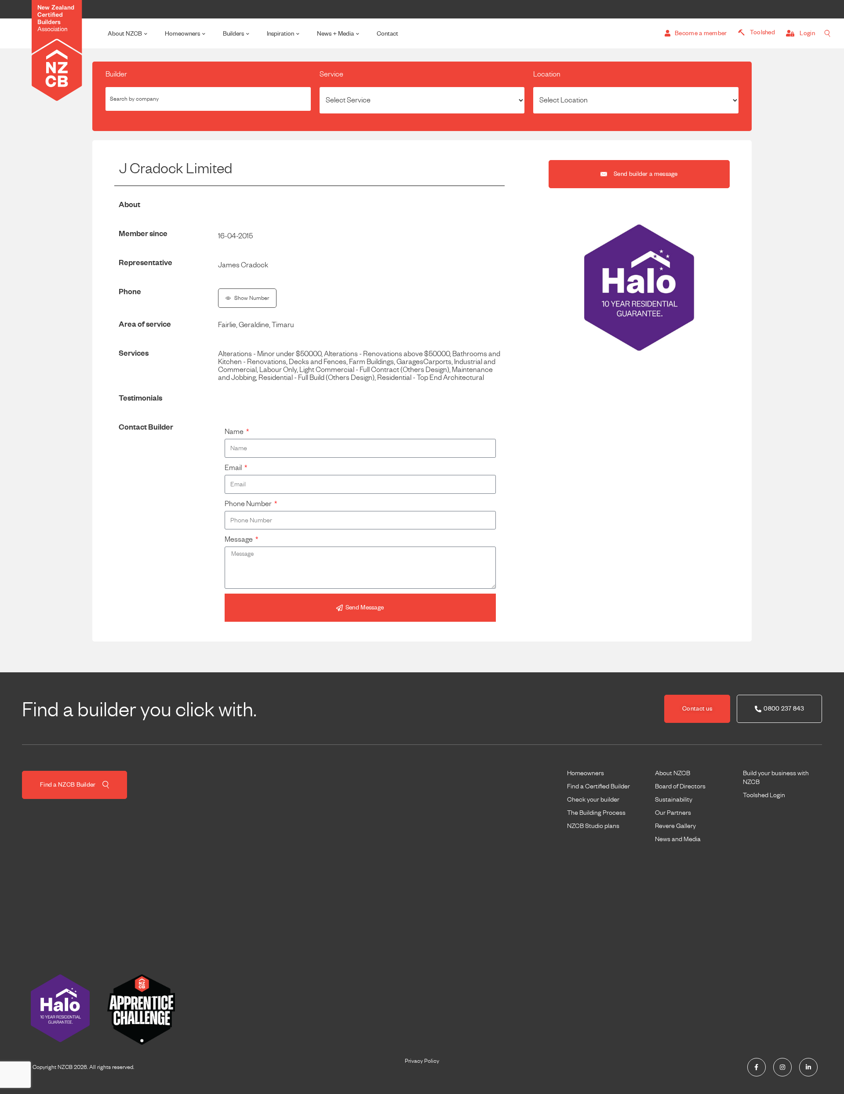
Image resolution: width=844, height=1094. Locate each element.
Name (235, 432)
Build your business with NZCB (776, 777)
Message (239, 539)
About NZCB (125, 33)
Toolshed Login (764, 795)
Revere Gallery (675, 825)
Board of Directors (680, 786)
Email (234, 468)
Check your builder (593, 799)
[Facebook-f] (756, 1067)
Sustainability (673, 799)
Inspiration (280, 33)
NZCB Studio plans (593, 825)
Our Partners (673, 812)
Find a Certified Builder (598, 786)
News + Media (335, 33)
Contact (387, 33)
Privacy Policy (422, 1061)
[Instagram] (782, 1067)
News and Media (678, 838)
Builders (233, 33)
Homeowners (182, 33)
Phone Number (249, 504)
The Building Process (596, 812)
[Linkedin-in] (808, 1067)
